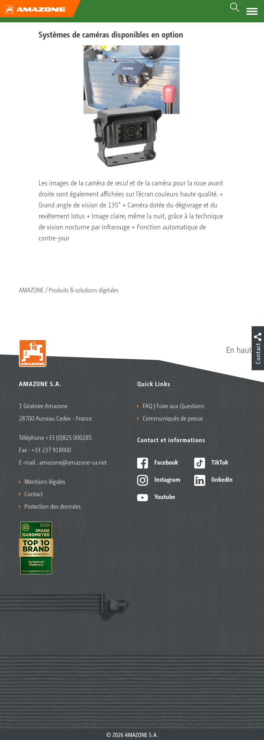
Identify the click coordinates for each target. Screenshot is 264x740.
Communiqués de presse (173, 418)
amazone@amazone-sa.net (73, 462)
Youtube (164, 496)
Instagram (166, 479)
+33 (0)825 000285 (68, 437)
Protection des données (52, 506)
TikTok (219, 462)
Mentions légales (44, 481)
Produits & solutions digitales (84, 289)
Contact (33, 493)
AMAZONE (31, 289)
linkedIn (221, 479)
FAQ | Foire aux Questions (173, 405)
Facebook (165, 462)
